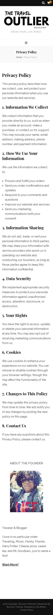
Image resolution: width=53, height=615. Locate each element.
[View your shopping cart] (48, 3)
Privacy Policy (26, 610)
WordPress (41, 607)
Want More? (10, 564)
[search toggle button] (43, 3)
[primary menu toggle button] (26, 43)
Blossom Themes (15, 607)
